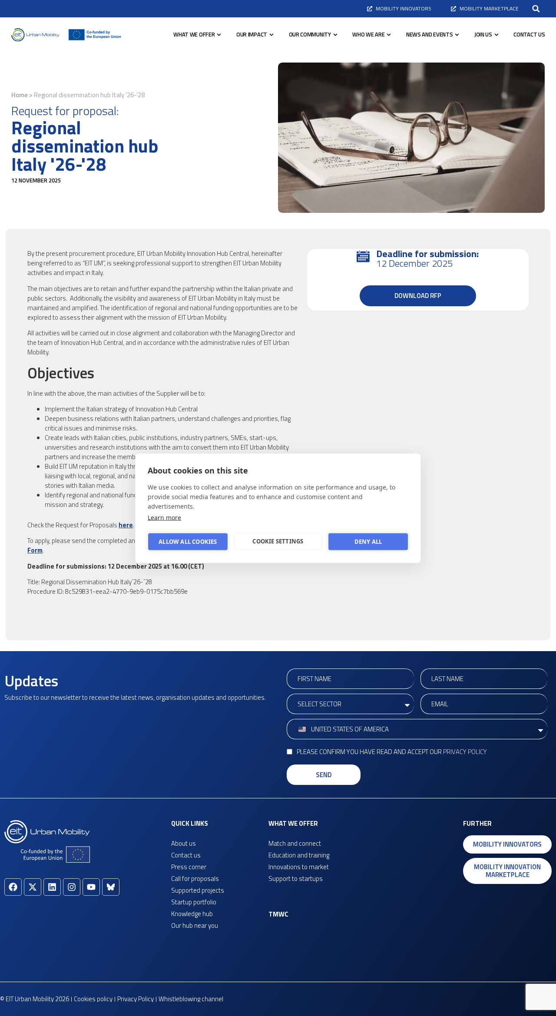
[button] (536, 8)
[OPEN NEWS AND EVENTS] (457, 34)
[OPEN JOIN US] (496, 34)
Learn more (164, 517)
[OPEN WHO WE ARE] (389, 34)
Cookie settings (277, 541)
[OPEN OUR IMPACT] (271, 34)
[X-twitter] (32, 887)
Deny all (368, 542)
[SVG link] (35, 35)
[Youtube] (91, 887)
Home (19, 95)
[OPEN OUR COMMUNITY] (335, 34)
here (126, 525)
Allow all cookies (188, 542)
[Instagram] (71, 887)
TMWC (278, 914)
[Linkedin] (52, 887)
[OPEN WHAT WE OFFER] (219, 34)
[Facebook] (13, 887)
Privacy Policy (465, 752)
